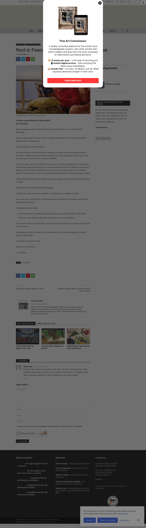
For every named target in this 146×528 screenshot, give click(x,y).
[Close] (100, 3)
